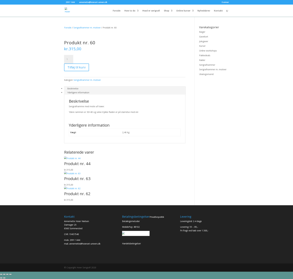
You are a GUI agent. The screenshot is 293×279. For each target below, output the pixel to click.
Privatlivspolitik (157, 216)
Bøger (202, 31)
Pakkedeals (204, 55)
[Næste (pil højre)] (4, 277)
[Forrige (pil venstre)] (1, 277)
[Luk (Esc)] (10, 274)
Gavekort (203, 36)
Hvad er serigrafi (151, 11)
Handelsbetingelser (131, 243)
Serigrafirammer (207, 64)
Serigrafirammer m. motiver (87, 27)
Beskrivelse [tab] (72, 88)
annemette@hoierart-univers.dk (84, 243)
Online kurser (183, 11)
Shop (166, 11)
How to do (129, 11)
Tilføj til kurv (76, 67)
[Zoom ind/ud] (1, 274)
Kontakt (218, 11)
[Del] (7, 274)
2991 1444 (75, 240)
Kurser (202, 45)
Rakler (202, 60)
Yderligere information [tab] (78, 92)
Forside (116, 11)
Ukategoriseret (206, 74)
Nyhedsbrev (203, 11)
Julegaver (203, 41)
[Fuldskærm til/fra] (4, 274)
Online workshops (208, 50)
